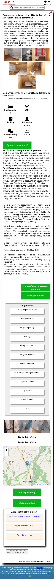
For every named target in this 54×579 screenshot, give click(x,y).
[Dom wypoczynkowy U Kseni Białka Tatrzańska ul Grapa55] (13, 54)
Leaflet (35, 485)
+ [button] (6, 450)
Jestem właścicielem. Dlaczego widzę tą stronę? (17, 552)
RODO (50, 573)
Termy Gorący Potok (24, 535)
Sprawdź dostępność (17, 145)
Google (40, 568)
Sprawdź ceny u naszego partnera (35, 287)
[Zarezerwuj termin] (50, 12)
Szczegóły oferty (27, 492)
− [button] (6, 453)
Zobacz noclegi (27, 503)
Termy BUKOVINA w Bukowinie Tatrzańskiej (24, 517)
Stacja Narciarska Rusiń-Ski (24, 526)
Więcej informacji (35, 296)
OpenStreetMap (45, 485)
